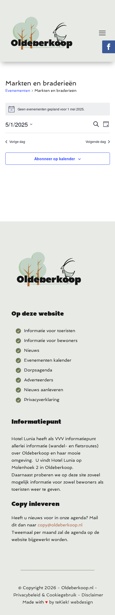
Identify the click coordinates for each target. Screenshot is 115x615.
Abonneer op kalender (54, 158)
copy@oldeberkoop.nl (60, 524)
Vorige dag (17, 141)
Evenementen (17, 90)
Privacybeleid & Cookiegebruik (44, 594)
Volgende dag (96, 141)
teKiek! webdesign (74, 602)
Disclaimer (92, 594)
